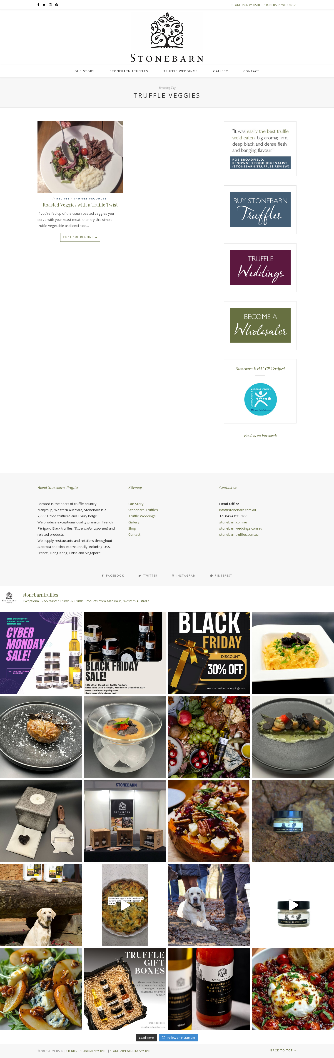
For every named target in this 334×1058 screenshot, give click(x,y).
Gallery (220, 71)
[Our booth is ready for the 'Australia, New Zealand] (125, 821)
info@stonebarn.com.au (237, 510)
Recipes (63, 198)
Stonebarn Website (246, 5)
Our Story (85, 71)
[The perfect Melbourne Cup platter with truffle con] (209, 737)
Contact (251, 71)
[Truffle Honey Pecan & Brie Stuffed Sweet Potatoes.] (209, 821)
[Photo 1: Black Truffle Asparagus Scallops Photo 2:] (293, 737)
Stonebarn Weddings (280, 5)
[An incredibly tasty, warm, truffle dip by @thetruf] (293, 989)
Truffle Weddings (181, 71)
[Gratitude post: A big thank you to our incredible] (209, 905)
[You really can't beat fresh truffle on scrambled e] (293, 653)
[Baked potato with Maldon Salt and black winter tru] (41, 737)
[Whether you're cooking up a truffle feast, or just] (293, 905)
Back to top (282, 1050)
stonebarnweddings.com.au (240, 528)
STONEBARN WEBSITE (93, 1051)
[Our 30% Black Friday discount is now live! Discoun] (209, 653)
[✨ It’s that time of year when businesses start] (125, 989)
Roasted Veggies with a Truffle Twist (80, 205)
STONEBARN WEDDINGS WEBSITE (131, 1051)
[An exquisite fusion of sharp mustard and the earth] (293, 821)
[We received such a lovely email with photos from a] (41, 821)
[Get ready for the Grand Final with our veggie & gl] (125, 905)
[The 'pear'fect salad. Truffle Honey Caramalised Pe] (41, 989)
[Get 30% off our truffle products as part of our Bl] (125, 653)
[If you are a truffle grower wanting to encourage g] (41, 905)
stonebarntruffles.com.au (239, 534)
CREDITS (71, 1051)
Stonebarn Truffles (129, 71)
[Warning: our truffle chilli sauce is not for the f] (209, 989)
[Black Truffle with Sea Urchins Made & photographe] (125, 737)
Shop (132, 528)
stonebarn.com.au (233, 522)
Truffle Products (90, 198)
